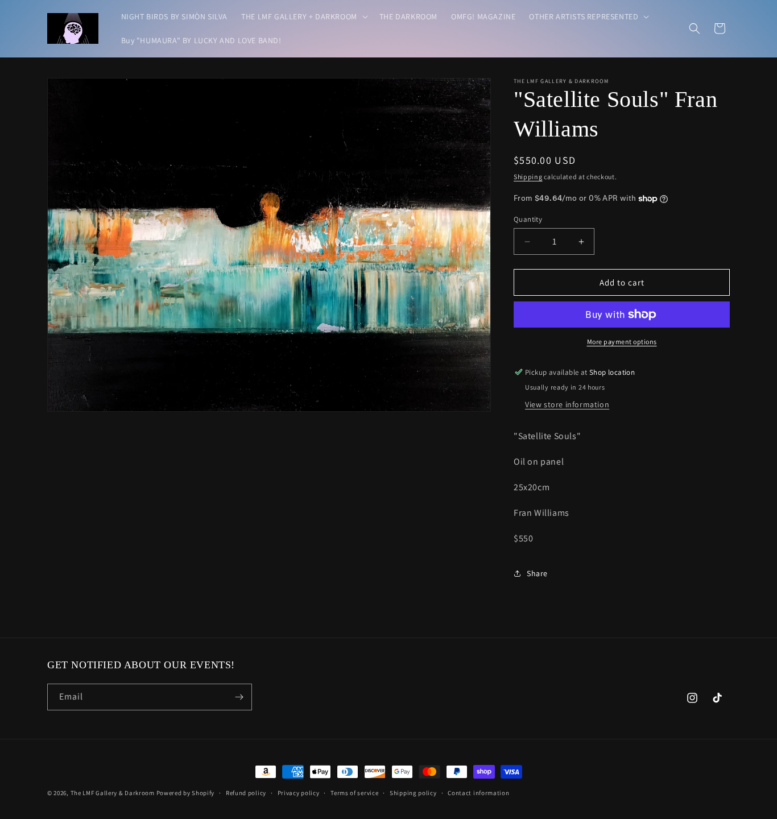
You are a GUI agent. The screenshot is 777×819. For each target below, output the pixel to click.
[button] (303, 16)
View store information (567, 404)
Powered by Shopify (185, 793)
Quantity (528, 219)
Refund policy (246, 793)
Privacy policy (299, 793)
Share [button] (537, 573)
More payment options (622, 341)
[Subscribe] (238, 697)
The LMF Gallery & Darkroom (113, 793)
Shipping (528, 176)
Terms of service (354, 793)
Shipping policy (413, 793)
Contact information (478, 793)
